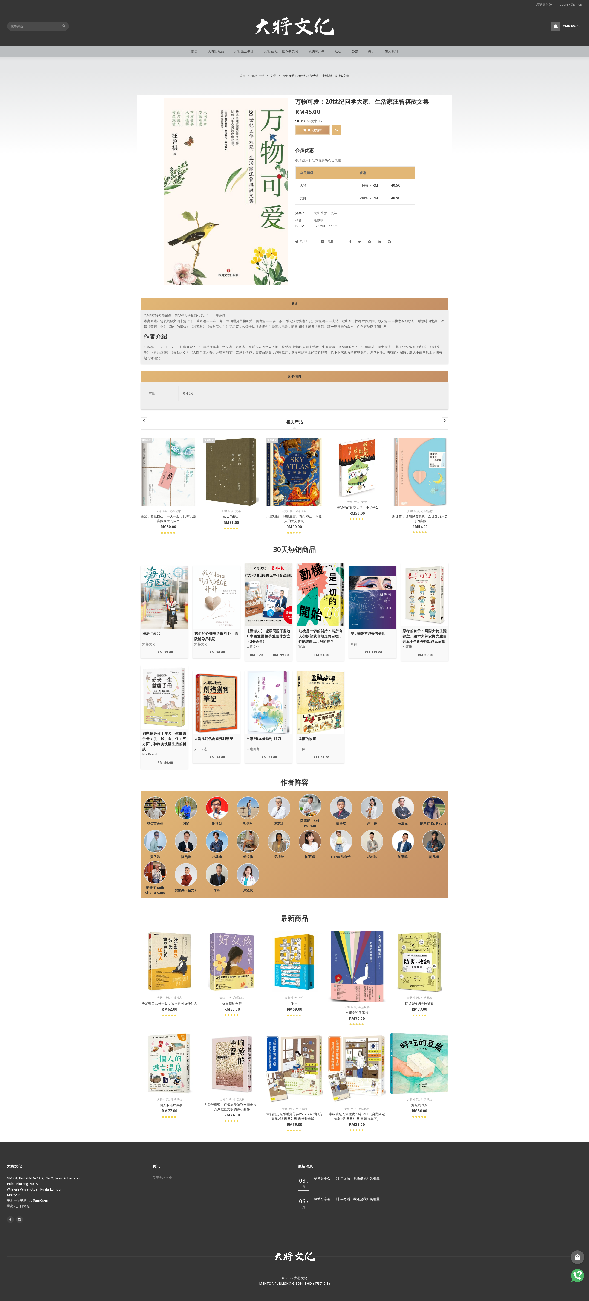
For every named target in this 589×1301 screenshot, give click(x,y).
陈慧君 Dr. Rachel (434, 823)
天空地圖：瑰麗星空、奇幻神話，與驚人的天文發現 (294, 518)
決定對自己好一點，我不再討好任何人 (169, 1003)
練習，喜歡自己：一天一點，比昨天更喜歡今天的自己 (168, 518)
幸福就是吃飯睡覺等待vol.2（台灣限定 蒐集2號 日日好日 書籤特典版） (294, 1116)
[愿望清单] (336, 130)
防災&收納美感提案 (419, 1003)
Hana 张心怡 (341, 856)
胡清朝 (217, 823)
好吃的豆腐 (419, 1105)
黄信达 (155, 856)
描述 (294, 303)
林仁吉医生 (155, 823)
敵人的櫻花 (231, 516)
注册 (308, 160)
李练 (217, 890)
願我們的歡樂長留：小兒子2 (357, 507)
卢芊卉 (372, 823)
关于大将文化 (162, 1178)
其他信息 (294, 376)
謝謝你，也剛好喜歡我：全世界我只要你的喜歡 (420, 518)
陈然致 (186, 856)
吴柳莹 (279, 856)
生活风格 (364, 1007)
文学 (273, 76)
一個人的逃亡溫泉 (169, 1105)
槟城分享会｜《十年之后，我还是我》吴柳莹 (347, 1178)
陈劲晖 (403, 856)
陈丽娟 (310, 856)
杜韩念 (217, 856)
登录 (298, 160)
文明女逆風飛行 (357, 1013)
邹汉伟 (248, 856)
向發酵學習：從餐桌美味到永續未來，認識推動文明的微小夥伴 (232, 1106)
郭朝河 (248, 823)
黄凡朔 (434, 856)
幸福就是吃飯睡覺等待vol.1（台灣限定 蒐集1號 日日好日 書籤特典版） (357, 1116)
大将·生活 (257, 76)
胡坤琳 (372, 856)
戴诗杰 (341, 823)
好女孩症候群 (232, 1003)
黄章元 (403, 823)
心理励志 (175, 511)
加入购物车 (315, 130)
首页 (243, 76)
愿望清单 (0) (544, 4)
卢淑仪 (248, 890)
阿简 (186, 823)
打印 (303, 241)
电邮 (330, 241)
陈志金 (279, 823)
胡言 (294, 1003)
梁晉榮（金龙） (186, 890)
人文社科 (287, 511)
